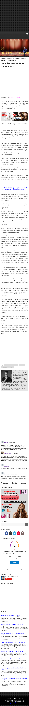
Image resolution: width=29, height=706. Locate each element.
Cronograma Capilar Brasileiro (11, 365)
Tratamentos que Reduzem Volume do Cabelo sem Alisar (14, 679)
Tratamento (11, 367)
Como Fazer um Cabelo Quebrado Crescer (13, 659)
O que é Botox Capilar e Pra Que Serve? (12, 651)
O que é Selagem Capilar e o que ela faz (12, 624)
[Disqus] (14, 419)
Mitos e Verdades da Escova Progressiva (12, 633)
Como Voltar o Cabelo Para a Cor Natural (13, 642)
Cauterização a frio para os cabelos (14, 189)
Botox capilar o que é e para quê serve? (15, 188)
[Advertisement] (14, 15)
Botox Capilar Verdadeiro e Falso (10, 615)
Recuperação (5, 367)
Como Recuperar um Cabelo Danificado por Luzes (13, 668)
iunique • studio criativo (14, 703)
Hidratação (21, 365)
